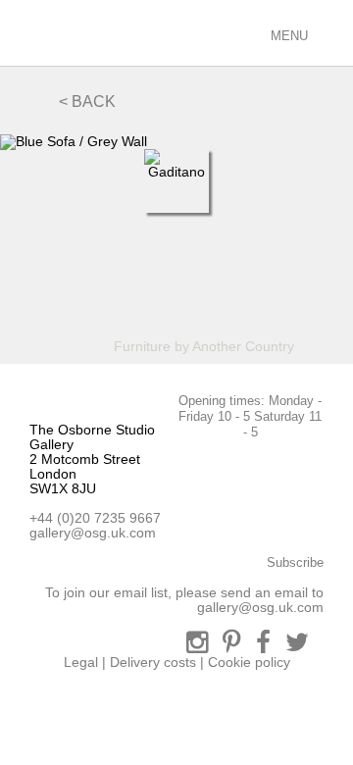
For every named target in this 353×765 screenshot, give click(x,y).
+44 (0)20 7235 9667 (95, 518)
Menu (287, 35)
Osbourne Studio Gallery (39, 33)
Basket (244, 32)
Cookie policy (249, 662)
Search (174, 32)
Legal (81, 662)
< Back (87, 101)
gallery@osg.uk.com (92, 532)
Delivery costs (153, 662)
